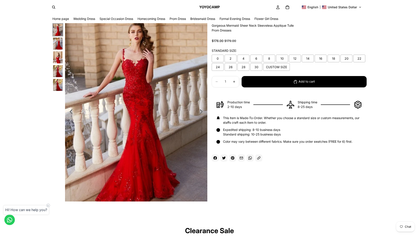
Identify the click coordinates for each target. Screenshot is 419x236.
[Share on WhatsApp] (250, 157)
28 (244, 67)
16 (320, 58)
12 (295, 58)
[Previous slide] (70, 112)
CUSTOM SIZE (276, 67)
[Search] (53, 7)
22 (359, 58)
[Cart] (287, 7)
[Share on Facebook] (215, 157)
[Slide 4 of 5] (58, 71)
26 (231, 67)
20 (347, 58)
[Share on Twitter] (223, 157)
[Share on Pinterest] (232, 157)
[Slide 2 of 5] (58, 44)
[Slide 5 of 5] (58, 85)
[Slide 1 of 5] (58, 30)
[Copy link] (258, 157)
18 (333, 58)
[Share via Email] (241, 157)
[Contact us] (9, 220)
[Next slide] (202, 112)
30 (256, 67)
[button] (331, 7)
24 (218, 67)
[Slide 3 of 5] (58, 57)
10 (282, 58)
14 (307, 58)
